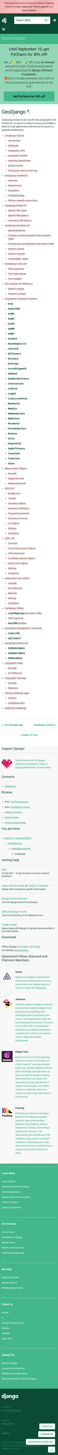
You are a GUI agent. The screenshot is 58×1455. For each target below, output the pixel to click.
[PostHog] (7, 1116)
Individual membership (13, 1253)
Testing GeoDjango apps (17, 693)
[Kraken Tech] (7, 1061)
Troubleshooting (16, 195)
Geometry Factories (18, 518)
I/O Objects (13, 523)
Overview (12, 180)
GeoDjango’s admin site (16, 643)
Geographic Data (16, 150)
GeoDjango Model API (16, 205)
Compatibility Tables (18, 258)
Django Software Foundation (16, 1197)
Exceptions (13, 533)
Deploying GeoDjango (15, 708)
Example (12, 473)
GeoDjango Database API (17, 225)
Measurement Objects (16, 468)
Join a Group (8, 1232)
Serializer (17, 623)
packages (20, 848)
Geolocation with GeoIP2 (17, 578)
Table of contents (13, 812)
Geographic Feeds (14, 663)
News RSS (7, 1338)
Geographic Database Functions (21, 298)
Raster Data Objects (18, 563)
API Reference (15, 588)
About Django (8, 1181)
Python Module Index (15, 822)
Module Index (16, 885)
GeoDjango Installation (16, 175)
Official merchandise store (15, 1373)
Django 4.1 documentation (18, 838)
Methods (12, 593)
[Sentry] (7, 980)
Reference (13, 688)
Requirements (15, 185)
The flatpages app (13, 725)
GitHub (5, 1312)
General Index (12, 817)
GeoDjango (10, 786)
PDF (31, 946)
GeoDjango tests (16, 703)
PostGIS (12, 698)
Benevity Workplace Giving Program (19, 1378)
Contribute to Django (12, 1237)
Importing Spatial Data (19, 160)
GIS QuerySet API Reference (19, 283)
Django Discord (9, 1282)
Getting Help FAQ (10, 1277)
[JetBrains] (7, 1008)
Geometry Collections (18, 508)
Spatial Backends (16, 230)
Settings (12, 528)
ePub (37, 946)
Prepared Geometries (18, 513)
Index (5, 885)
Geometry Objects (17, 503)
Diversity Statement (11, 1207)
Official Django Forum (14, 911)
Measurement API (17, 483)
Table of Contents (38, 885)
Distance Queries (16, 253)
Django (4, 20)
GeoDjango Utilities (14, 608)
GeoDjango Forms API (16, 263)
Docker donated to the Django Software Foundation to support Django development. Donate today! (33, 764)
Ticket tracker (9, 924)
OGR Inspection (16, 618)
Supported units (16, 478)
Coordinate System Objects (21, 558)
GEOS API (10, 488)
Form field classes (17, 273)
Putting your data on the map (22, 170)
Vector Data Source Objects (21, 548)
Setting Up (13, 145)
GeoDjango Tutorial (14, 135)
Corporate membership (13, 1368)
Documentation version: (41, 1442)
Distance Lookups (17, 293)
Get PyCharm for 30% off (29, 96)
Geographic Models (17, 155)
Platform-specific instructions (23, 200)
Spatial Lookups (16, 248)
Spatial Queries (15, 165)
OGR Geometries (16, 553)
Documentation (13, 38)
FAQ (4, 869)
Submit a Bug (8, 1242)
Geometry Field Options (19, 220)
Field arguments (16, 268)
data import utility (25, 613)
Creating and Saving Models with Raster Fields (31, 243)
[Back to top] (51, 1449)
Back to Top (30, 735)
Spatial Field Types (17, 210)
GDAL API (10, 538)
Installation (13, 190)
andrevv (9, 1433)
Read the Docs (21, 950)
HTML (25, 946)
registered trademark (33, 1445)
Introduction (14, 140)
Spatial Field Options (18, 215)
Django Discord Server (14, 898)
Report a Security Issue (13, 1247)
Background (14, 493)
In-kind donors (12, 1410)
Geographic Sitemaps (15, 678)
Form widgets (15, 278)
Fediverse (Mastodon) (13, 1323)
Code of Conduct (10, 1202)
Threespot (9, 1424)
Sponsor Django (10, 1363)
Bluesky (5, 1328)
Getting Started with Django (15, 1186)
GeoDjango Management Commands (23, 628)
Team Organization (11, 1192)
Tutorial (12, 498)
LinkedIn (6, 1333)
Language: (47, 1434)
